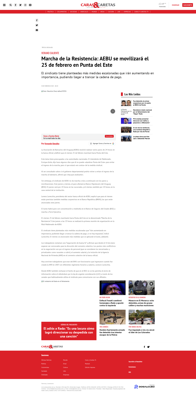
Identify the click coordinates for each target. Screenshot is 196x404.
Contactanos (132, 367)
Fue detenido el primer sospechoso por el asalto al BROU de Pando (142, 103)
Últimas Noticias (46, 360)
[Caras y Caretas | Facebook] (15, 5)
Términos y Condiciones (47, 383)
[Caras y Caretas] (52, 348)
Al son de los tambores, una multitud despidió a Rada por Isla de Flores (141, 130)
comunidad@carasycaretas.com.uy (56, 389)
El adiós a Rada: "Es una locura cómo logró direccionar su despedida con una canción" (69, 332)
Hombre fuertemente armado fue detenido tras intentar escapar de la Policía (112, 332)
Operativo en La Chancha (137, 297)
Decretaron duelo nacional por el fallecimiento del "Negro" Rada (142, 112)
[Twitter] (37, 25)
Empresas (127, 11)
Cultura (111, 11)
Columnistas (62, 11)
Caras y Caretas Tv (141, 11)
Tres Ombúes (104, 327)
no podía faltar (105, 297)
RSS (130, 372)
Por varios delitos (135, 327)
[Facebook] (37, 20)
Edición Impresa (90, 367)
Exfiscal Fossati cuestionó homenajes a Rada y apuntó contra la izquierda (112, 303)
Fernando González (52, 143)
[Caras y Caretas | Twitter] (20, 5)
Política (50, 11)
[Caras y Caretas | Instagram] (25, 5)
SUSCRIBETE (187, 5)
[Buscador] (11, 5)
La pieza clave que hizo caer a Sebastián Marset (141, 137)
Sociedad (73, 11)
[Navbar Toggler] (6, 5)
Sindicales (84, 11)
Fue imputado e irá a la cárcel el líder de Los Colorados (141, 331)
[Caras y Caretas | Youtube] (30, 5)
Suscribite (109, 136)
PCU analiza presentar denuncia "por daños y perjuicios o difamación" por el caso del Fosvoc (141, 122)
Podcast (87, 364)
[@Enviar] (37, 30)
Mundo (94, 11)
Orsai (102, 11)
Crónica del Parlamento (69, 324)
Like (118, 11)
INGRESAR (175, 5)
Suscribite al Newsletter (135, 361)
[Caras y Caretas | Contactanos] (152, 346)
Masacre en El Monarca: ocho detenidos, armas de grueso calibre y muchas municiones (141, 303)
